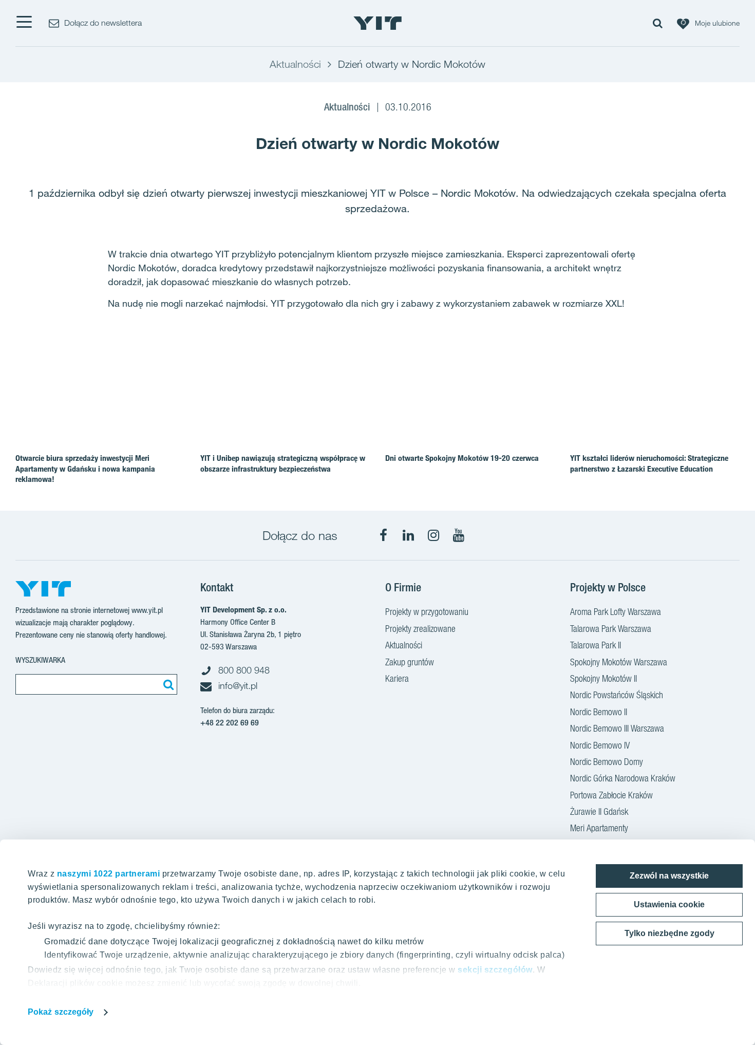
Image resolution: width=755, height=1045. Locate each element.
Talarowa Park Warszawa (610, 628)
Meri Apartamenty (599, 828)
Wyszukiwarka (40, 660)
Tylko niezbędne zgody (669, 933)
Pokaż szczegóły (61, 1011)
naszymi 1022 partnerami (108, 873)
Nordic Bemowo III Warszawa (617, 728)
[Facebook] (383, 535)
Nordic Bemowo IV (600, 745)
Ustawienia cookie (669, 904)
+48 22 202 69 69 (229, 722)
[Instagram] (433, 535)
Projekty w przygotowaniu (426, 611)
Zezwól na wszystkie (669, 875)
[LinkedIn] (408, 535)
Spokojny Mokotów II (603, 678)
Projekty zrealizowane (420, 628)
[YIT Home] (377, 23)
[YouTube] (458, 535)
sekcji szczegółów (495, 969)
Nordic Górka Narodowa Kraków (622, 778)
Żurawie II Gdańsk (599, 811)
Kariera (397, 678)
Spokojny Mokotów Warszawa (618, 662)
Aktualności (403, 645)
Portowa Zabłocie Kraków (611, 795)
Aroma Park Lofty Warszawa (615, 611)
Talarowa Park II (595, 645)
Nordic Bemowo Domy (606, 761)
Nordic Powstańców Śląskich (616, 694)
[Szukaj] (167, 684)
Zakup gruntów (409, 662)
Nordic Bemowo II (598, 711)
